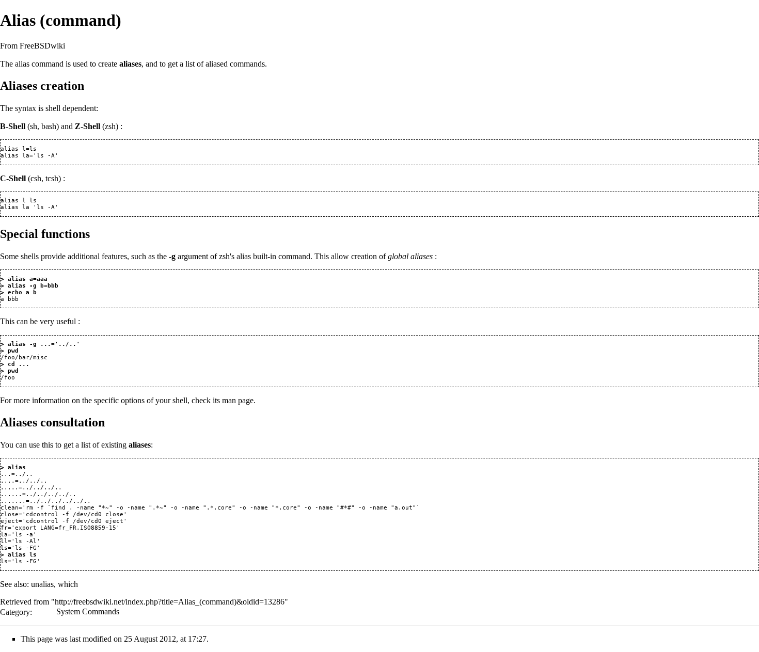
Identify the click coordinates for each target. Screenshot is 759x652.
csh (35, 178)
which (68, 584)
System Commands (87, 611)
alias (22, 63)
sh (33, 126)
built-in (264, 256)
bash (48, 126)
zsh (110, 126)
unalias (42, 584)
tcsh (51, 178)
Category (15, 611)
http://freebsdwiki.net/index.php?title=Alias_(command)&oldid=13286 (169, 601)
